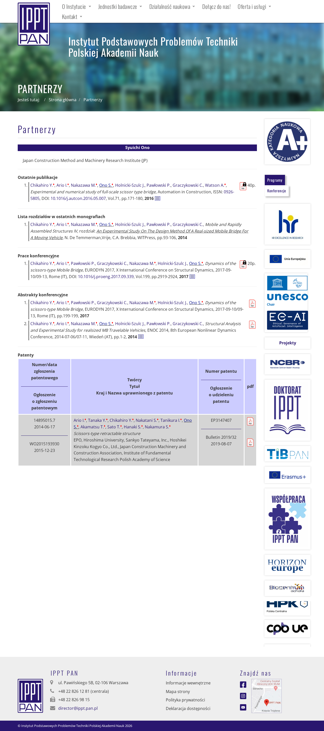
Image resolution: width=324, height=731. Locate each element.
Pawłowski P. (159, 185)
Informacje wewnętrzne (188, 683)
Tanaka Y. (98, 420)
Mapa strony (178, 691)
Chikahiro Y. (42, 185)
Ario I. (62, 185)
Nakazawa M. (84, 185)
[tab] (275, 180)
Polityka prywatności (185, 700)
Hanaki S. (133, 427)
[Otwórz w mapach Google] (266, 695)
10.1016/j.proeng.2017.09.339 (106, 276)
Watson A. (215, 185)
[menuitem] (76, 6)
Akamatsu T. (92, 427)
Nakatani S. (147, 420)
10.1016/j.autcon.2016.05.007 (78, 198)
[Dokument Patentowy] (250, 442)
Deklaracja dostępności (188, 708)
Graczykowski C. (188, 185)
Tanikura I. (171, 420)
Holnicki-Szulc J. (130, 185)
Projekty (287, 343)
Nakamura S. (158, 427)
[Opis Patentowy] (250, 421)
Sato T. (114, 427)
